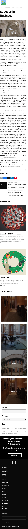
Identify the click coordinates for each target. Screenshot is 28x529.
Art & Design (13, 426)
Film (16, 428)
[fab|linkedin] (3, 508)
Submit (7, 522)
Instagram (6, 506)
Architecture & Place (6, 426)
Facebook (6, 500)
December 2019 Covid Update (11, 234)
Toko (1, 56)
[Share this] (5, 178)
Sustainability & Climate (8, 433)
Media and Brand (10, 431)
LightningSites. (15, 526)
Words (15, 433)
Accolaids (4, 491)
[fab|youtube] (3, 503)
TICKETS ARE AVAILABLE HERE (8, 157)
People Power (5, 278)
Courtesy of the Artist (9, 56)
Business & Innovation (21, 426)
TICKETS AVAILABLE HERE (7, 68)
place (16, 431)
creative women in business (13, 50)
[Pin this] (15, 178)
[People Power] (13, 262)
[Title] (3, 2)
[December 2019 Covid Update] (13, 218)
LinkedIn (6, 508)
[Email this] (1, 178)
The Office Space (12, 182)
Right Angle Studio (19, 110)
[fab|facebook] (3, 500)
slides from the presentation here (14, 59)
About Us (4, 488)
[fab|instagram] (3, 506)
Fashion (12, 428)
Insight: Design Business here (19, 58)
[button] (26, 2)
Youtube (6, 503)
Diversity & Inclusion (6, 428)
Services (4, 494)
